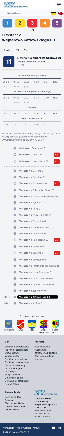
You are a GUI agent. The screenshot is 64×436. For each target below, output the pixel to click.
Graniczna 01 (32, 259)
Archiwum (39, 359)
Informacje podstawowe (17, 346)
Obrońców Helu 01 (35, 233)
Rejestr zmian (12, 384)
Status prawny (12, 353)
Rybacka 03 (32, 202)
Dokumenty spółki (14, 377)
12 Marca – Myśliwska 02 (38, 196)
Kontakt (36, 428)
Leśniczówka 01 (33, 161)
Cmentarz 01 (32, 177)
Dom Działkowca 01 (36, 278)
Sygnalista (7, 428)
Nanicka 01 (31, 246)
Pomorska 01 (32, 221)
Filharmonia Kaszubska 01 (39, 266)
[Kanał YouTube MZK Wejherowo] (53, 428)
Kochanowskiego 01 (36, 227)
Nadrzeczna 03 (33, 239)
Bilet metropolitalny (14, 403)
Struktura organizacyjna (17, 362)
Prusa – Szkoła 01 (35, 215)
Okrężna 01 (31, 252)
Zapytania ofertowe (44, 356)
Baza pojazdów (13, 397)
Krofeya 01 (31, 303)
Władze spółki (12, 356)
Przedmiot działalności (16, 349)
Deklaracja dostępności (17, 380)
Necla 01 (30, 208)
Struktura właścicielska (16, 359)
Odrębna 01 (31, 170)
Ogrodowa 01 (32, 154)
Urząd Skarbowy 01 (35, 272)
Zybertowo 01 (33, 290)
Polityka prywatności (22, 428)
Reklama (9, 400)
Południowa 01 (33, 183)
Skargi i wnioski (12, 374)
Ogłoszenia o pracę (15, 365)
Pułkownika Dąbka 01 (36, 190)
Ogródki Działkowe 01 (37, 284)
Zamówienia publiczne (45, 353)
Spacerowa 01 (32, 148)
